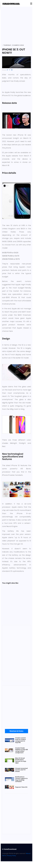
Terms (4, 855)
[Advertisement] (16, 25)
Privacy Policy (11, 855)
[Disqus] (16, 653)
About (28, 853)
